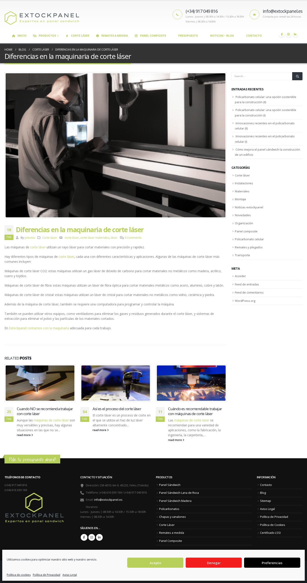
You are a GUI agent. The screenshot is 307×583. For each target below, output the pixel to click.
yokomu (29, 238)
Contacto (254, 36)
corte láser (72, 238)
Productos (47, 36)
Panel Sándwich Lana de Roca (179, 493)
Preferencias (272, 563)
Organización (244, 223)
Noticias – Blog (222, 36)
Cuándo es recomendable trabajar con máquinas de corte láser (195, 411)
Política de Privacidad (46, 575)
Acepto (155, 563)
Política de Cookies (272, 525)
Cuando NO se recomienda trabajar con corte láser (45, 411)
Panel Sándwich (169, 485)
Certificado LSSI (270, 533)
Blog (263, 493)
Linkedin (99, 537)
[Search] (297, 76)
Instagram (91, 537)
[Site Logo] (43, 16)
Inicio (22, 36)
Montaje (240, 199)
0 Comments (133, 238)
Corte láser (49, 238)
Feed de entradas (247, 284)
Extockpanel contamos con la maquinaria (39, 328)
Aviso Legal (69, 575)
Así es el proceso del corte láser (117, 408)
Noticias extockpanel (249, 207)
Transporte (242, 255)
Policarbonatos (169, 509)
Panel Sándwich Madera (175, 501)
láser (114, 238)
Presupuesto (188, 36)
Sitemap (265, 501)
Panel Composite (153, 36)
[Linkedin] (295, 34)
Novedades (243, 215)
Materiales (242, 191)
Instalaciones (244, 183)
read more (24, 435)
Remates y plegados (249, 247)
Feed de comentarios (249, 292)
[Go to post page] (40, 383)
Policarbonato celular (249, 239)
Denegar (214, 563)
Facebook (84, 537)
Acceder (240, 276)
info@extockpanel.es (108, 500)
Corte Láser (80, 36)
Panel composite (246, 231)
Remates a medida (114, 36)
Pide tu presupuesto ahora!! (32, 459)
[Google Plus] (288, 34)
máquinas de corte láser (51, 420)
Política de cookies (19, 575)
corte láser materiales (94, 238)
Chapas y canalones (172, 517)
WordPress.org (245, 301)
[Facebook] (282, 34)
